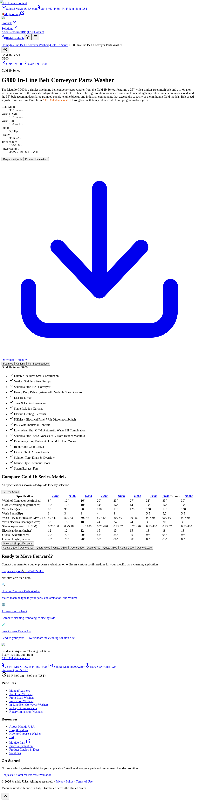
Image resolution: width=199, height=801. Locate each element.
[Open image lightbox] (5, 50)
